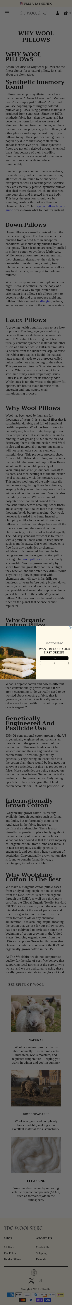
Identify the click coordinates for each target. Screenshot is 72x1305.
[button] (54, 658)
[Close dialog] (70, 627)
